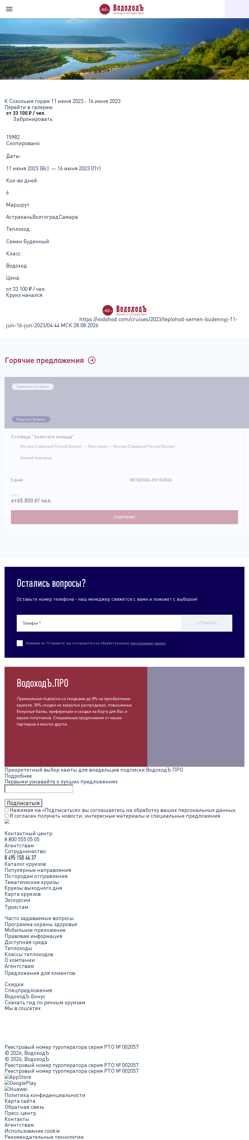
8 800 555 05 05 (22, 839)
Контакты (17, 1119)
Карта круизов (23, 893)
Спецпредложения (28, 990)
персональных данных (148, 643)
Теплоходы (18, 948)
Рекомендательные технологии (44, 1137)
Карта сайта (20, 1101)
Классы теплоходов (29, 954)
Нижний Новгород (35, 457)
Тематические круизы (32, 882)
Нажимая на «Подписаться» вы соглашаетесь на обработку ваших (122, 809)
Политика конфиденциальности (45, 1095)
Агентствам (19, 965)
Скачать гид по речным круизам (45, 1002)
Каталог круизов (25, 863)
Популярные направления (38, 869)
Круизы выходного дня (33, 887)
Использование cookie (32, 1131)
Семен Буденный (27, 241)
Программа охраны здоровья (41, 924)
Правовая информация (34, 935)
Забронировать (33, 118)
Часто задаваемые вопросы (39, 918)
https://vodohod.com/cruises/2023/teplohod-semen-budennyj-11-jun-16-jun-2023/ (121, 322)
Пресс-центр (20, 1113)
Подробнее (124, 517)
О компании (20, 959)
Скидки (14, 984)
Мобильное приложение (35, 929)
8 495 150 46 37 (20, 857)
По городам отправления (36, 875)
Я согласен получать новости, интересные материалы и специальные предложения (114, 815)
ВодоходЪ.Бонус (25, 996)
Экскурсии (17, 899)
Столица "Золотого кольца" (42, 436)
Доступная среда (26, 942)
